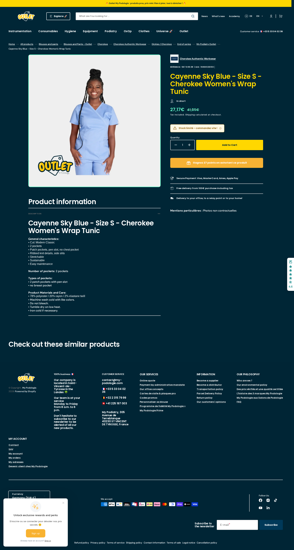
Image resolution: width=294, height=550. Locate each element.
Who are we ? (244, 380)
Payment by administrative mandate (162, 384)
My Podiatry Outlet (206, 44)
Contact (14, 445)
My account (16, 453)
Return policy (204, 397)
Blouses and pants (48, 44)
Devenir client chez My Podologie (28, 466)
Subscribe (271, 525)
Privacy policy (97, 542)
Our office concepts (151, 389)
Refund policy (81, 542)
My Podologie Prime (151, 410)
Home (12, 44)
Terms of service (116, 542)
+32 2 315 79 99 (116, 398)
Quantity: (175, 137)
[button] (280, 16)
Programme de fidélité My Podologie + (163, 406)
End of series (184, 44)
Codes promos (148, 397)
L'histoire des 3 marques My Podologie (259, 393)
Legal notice (188, 542)
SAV (11, 449)
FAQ (239, 401)
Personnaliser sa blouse (154, 401)
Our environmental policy (252, 384)
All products (26, 44)
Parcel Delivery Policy (209, 393)
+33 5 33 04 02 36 (114, 390)
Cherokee (102, 44)
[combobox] (137, 16)
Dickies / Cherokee (162, 44)
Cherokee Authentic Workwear (129, 44)
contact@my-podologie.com (112, 381)
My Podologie (29, 387)
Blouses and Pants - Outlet (78, 44)
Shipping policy (134, 542)
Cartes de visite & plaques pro (158, 393)
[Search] (193, 16)
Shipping (190, 114)
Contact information (154, 542)
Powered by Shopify (25, 391)
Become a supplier (207, 380)
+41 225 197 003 (116, 403)
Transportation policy (210, 389)
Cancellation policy (207, 542)
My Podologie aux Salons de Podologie (260, 397)
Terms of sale (174, 542)
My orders (14, 457)
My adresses (16, 462)
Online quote (147, 380)
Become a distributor (209, 384)
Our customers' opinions (211, 401)
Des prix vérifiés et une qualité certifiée (260, 389)
